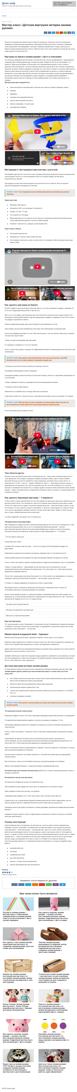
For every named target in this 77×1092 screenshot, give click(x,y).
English (4, 16)
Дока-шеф (8, 3)
